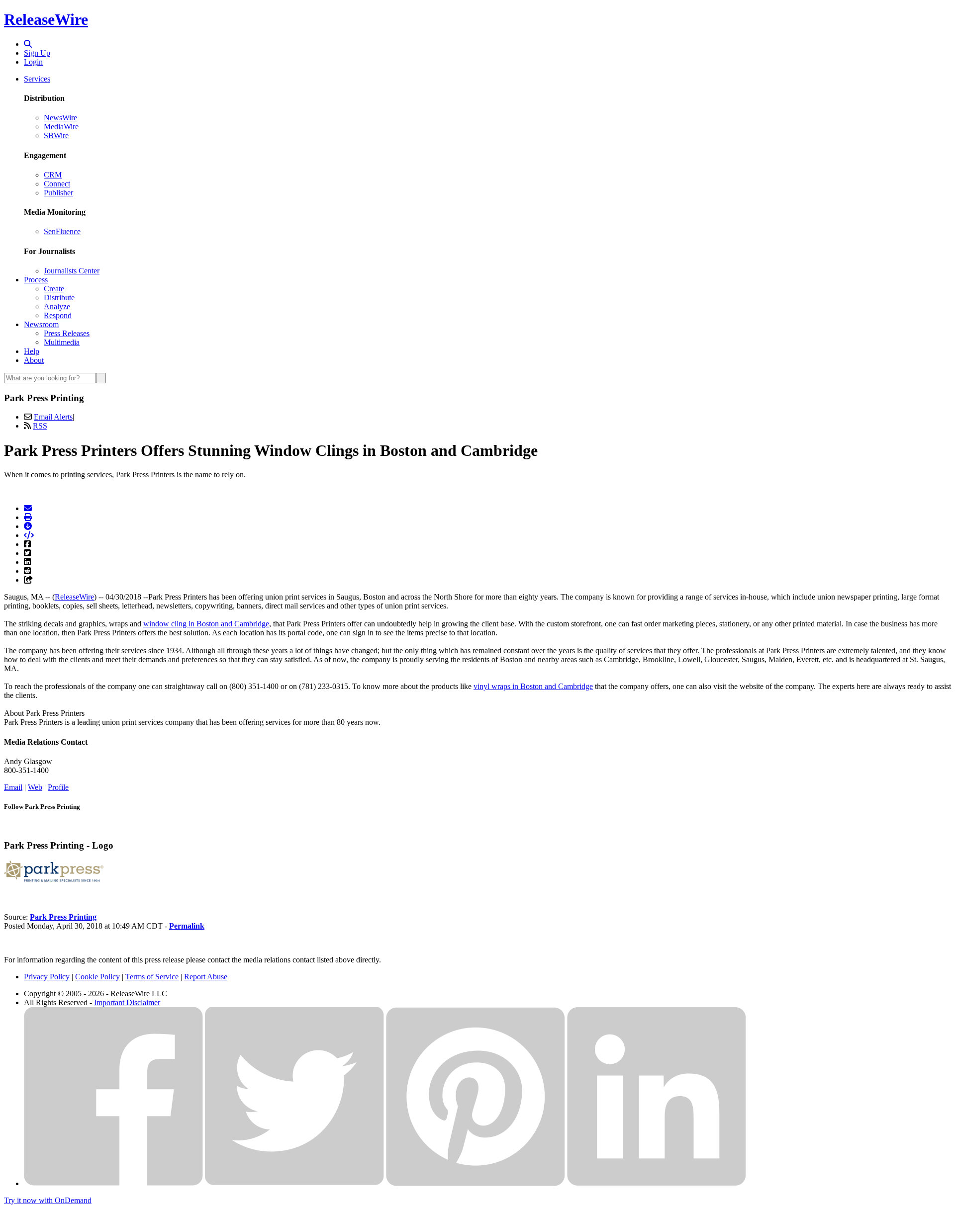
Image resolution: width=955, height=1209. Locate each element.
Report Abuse (205, 976)
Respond (58, 315)
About (34, 360)
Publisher (58, 192)
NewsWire (60, 117)
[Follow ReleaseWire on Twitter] (294, 1183)
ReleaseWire (46, 19)
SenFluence (62, 231)
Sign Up (37, 53)
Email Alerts (53, 417)
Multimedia (62, 342)
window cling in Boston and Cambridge (206, 623)
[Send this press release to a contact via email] (28, 508)
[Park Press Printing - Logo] (53, 883)
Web (35, 787)
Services (37, 79)
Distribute (59, 297)
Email (13, 787)
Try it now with (48, 1200)
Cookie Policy (97, 976)
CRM (53, 175)
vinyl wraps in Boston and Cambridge (533, 686)
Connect (57, 183)
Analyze (57, 306)
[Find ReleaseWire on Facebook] (113, 1183)
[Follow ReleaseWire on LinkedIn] (656, 1183)
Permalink (186, 926)
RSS (40, 426)
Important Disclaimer (127, 1002)
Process (36, 279)
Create (54, 288)
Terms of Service (152, 976)
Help (31, 351)
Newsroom (41, 324)
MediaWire (61, 126)
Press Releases (67, 333)
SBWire (56, 135)
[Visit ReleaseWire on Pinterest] (475, 1183)
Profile (58, 787)
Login (33, 62)
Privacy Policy (47, 976)
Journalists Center (71, 270)
